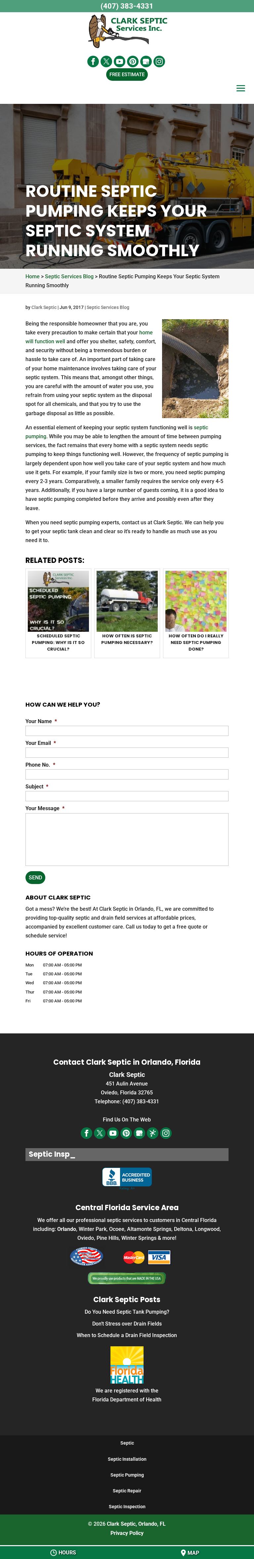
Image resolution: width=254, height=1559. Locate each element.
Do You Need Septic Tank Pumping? (127, 1312)
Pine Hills (108, 1238)
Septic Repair (127, 1490)
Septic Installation (127, 1459)
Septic (127, 1443)
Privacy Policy (127, 1533)
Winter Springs (138, 1238)
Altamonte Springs (149, 1229)
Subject (36, 786)
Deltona (183, 1229)
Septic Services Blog (108, 307)
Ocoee (116, 1229)
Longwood (207, 1229)
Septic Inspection (127, 1506)
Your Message (44, 808)
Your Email (40, 743)
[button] (241, 93)
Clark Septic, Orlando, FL (136, 1524)
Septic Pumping (127, 1475)
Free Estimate (127, 74)
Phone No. (40, 765)
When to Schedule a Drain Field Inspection (127, 1335)
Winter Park (92, 1229)
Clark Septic (44, 307)
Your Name (41, 721)
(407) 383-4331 (127, 6)
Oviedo (85, 1238)
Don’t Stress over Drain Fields (127, 1324)
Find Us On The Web (127, 1119)
